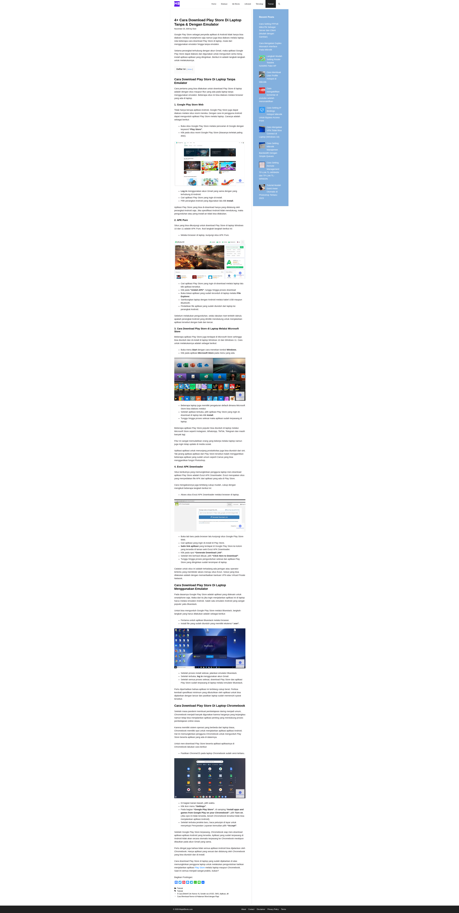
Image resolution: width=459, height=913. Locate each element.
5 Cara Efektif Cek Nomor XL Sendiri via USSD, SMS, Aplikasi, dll (202, 894)
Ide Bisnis (236, 4)
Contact (251, 909)
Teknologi (259, 4)
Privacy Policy (273, 909)
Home (213, 4)
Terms (283, 909)
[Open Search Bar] (279, 4)
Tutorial (270, 4)
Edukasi (224, 4)
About (243, 909)
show (190, 69)
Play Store (200, 867)
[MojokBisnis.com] (177, 4)
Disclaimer (261, 909)
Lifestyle (248, 4)
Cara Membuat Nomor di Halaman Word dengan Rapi (198, 896)
